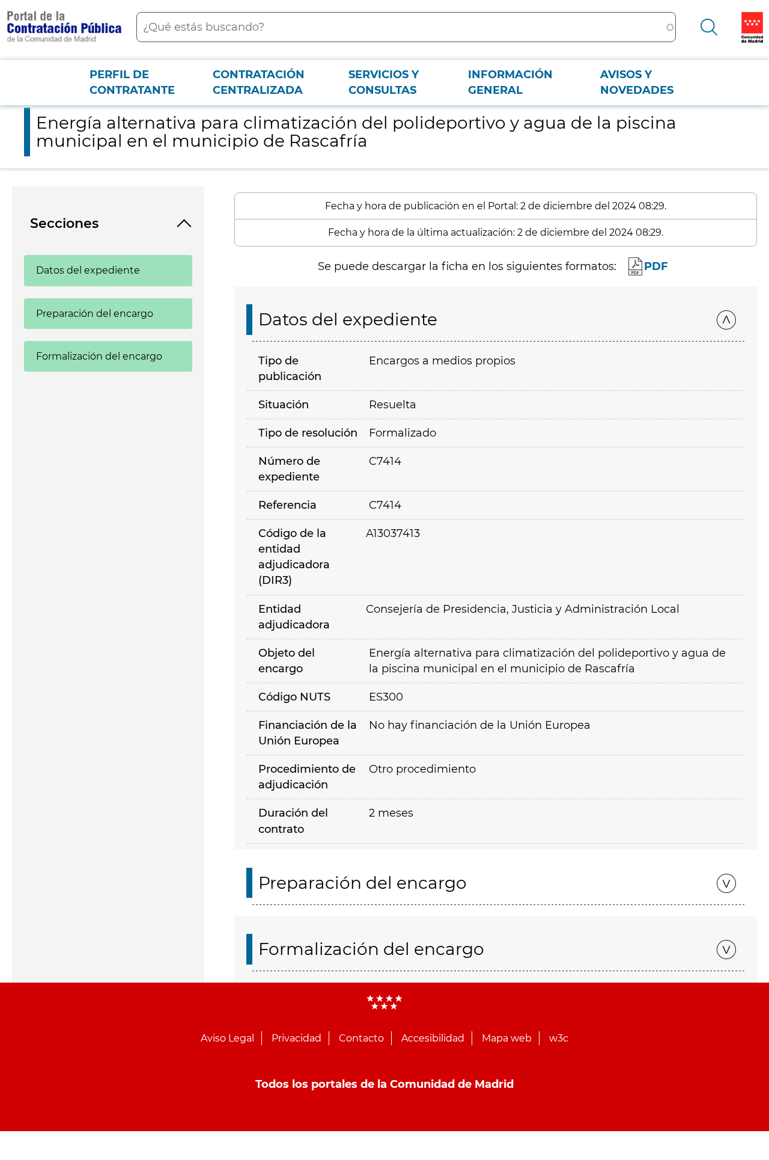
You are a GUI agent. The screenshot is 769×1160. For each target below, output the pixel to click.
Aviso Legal (227, 1038)
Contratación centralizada (259, 82)
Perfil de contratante (132, 82)
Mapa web (507, 1038)
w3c (558, 1038)
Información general (510, 82)
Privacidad (296, 1038)
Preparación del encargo (94, 313)
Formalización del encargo (99, 356)
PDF (656, 266)
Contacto (361, 1038)
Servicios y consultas (383, 82)
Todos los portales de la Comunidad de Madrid (384, 1084)
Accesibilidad (432, 1038)
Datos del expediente (88, 270)
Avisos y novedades (636, 82)
